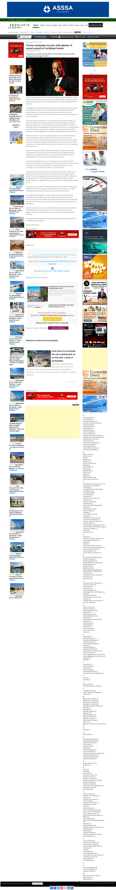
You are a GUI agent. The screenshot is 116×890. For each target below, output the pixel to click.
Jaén (81, 25)
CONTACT (12, 20)
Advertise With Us (111, 883)
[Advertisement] (52, 422)
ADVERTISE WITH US (20, 20)
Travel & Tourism (56, 32)
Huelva (77, 25)
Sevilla (65, 25)
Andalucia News (14, 32)
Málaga (54, 25)
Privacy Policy (94, 883)
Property (40, 32)
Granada (48, 25)
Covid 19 (32, 32)
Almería (42, 25)
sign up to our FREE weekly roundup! (55, 271)
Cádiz (59, 25)
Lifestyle (47, 32)
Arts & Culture (68, 32)
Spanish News (24, 32)
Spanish (45, 97)
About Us (104, 883)
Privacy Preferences (37, 883)
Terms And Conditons (85, 883)
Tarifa (86, 25)
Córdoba (70, 25)
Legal (99, 883)
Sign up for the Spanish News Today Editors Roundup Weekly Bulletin (54, 255)
